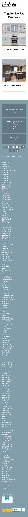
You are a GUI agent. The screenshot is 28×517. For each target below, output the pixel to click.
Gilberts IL (5, 264)
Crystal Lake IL (6, 231)
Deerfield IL (6, 235)
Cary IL (4, 211)
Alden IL (4, 165)
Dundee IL (5, 239)
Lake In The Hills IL (8, 325)
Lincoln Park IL (7, 362)
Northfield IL (6, 393)
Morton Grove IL (7, 381)
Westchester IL (7, 458)
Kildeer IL (5, 315)
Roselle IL (5, 403)
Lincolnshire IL (7, 364)
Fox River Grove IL (8, 256)
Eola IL (4, 247)
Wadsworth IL (6, 422)
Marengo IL (5, 340)
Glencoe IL (5, 294)
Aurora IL (5, 172)
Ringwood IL (6, 352)
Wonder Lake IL (7, 481)
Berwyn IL (5, 190)
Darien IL (5, 217)
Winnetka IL (6, 477)
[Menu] (24, 4)
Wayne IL (5, 456)
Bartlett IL (5, 176)
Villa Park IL (6, 452)
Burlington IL (6, 203)
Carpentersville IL (7, 209)
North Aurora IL (7, 348)
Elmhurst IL (5, 243)
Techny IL (5, 416)
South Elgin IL (6, 407)
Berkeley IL (5, 188)
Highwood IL (6, 301)
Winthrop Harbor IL (8, 479)
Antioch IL (5, 168)
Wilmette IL (5, 471)
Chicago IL (5, 213)
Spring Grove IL (7, 409)
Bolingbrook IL (7, 194)
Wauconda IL (6, 454)
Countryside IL (6, 229)
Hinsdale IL (5, 303)
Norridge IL (5, 389)
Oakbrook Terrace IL (8, 430)
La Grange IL (6, 317)
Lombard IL (5, 372)
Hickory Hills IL (7, 276)
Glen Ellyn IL (6, 266)
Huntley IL (5, 285)
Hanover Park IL (7, 298)
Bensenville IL (6, 186)
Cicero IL (5, 215)
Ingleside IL (5, 287)
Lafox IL (4, 331)
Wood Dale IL (6, 483)
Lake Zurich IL (6, 329)
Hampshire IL (6, 274)
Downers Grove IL (8, 237)
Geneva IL (5, 262)
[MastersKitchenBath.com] (9, 4)
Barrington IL (6, 174)
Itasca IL (4, 307)
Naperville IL (6, 385)
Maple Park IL (6, 338)
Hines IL (4, 283)
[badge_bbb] (7, 499)
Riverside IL (6, 358)
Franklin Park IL (7, 260)
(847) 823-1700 (15, 125)
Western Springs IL (8, 460)
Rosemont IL (6, 440)
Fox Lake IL (5, 254)
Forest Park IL (6, 250)
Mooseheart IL (6, 344)
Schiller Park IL (7, 446)
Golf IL (4, 268)
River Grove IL (6, 356)
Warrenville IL (6, 424)
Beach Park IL (6, 180)
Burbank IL (5, 201)
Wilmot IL (5, 473)
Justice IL (5, 309)
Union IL (5, 420)
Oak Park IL (5, 397)
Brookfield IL (6, 198)
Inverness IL (6, 305)
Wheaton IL (5, 463)
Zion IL (4, 489)
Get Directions (14, 112)
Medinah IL (5, 342)
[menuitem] (24, 4)
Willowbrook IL (7, 469)
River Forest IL (6, 354)
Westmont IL (6, 461)
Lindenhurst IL (6, 368)
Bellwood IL (6, 184)
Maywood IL (6, 376)
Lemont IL (5, 332)
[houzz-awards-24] (13, 510)
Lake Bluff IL (6, 321)
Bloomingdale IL (7, 192)
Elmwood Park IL (7, 245)
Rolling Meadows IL (8, 438)
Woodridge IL (6, 485)
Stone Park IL (6, 411)
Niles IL (4, 387)
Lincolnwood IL (7, 366)
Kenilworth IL (6, 313)
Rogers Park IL (6, 436)
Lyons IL (4, 374)
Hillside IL (5, 282)
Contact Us (14, 126)
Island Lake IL (6, 289)
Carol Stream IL (7, 207)
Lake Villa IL (6, 327)
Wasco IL (5, 426)
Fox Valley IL (6, 258)
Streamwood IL (7, 412)
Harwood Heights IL (8, 299)
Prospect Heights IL (8, 432)
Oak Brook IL (6, 395)
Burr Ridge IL (6, 205)
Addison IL (5, 163)
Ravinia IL (5, 434)
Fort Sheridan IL (7, 252)
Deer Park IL (6, 233)
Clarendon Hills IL (8, 227)
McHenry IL (5, 378)
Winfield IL (5, 475)
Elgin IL (4, 241)
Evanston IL (6, 249)
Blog (14, 128)
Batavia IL (5, 178)
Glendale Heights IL (8, 296)
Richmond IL (6, 350)
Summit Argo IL (7, 414)
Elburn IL (5, 221)
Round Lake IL (6, 442)
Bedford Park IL (7, 182)
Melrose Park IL (7, 379)
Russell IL (5, 405)
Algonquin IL (6, 167)
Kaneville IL (5, 311)
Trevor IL (5, 418)
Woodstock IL (6, 487)
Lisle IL (4, 370)
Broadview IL (6, 196)
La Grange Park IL (7, 319)
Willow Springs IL (7, 467)
